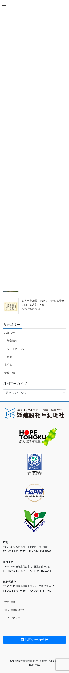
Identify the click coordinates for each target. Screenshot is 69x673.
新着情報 (12, 340)
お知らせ (9, 332)
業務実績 (9, 372)
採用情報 (9, 601)
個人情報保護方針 (15, 610)
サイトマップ (12, 618)
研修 (9, 356)
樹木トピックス (16, 348)
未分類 (8, 364)
